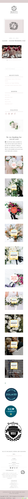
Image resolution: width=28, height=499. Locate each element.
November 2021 (9, 97)
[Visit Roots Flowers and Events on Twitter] (12, 114)
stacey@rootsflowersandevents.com (14, 456)
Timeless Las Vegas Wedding (12, 83)
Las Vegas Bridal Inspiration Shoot (13, 85)
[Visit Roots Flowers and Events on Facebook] (15, 114)
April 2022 (7, 95)
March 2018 (8, 101)
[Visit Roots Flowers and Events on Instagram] (6, 114)
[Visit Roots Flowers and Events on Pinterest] (9, 114)
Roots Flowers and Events (14, 9)
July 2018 (7, 99)
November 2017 (9, 103)
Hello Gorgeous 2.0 (14, 496)
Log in (13, 498)
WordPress (9, 498)
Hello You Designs (14, 493)
